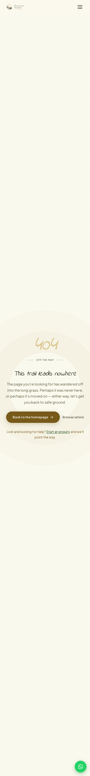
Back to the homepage (30, 417)
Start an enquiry (58, 432)
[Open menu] (80, 7)
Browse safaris (73, 417)
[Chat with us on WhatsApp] (81, 767)
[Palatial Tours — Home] (15, 7)
